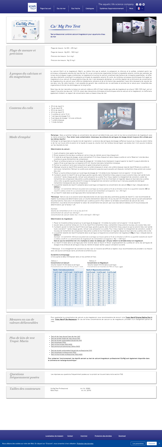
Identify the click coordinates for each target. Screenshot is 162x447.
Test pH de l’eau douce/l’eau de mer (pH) (65, 337)
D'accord (152, 443)
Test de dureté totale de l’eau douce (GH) (65, 339)
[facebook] (140, 4)
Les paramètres (138, 443)
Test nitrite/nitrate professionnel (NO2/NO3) (66, 355)
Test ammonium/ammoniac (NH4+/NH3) (65, 346)
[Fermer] (159, 443)
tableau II (57, 235)
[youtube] (143, 4)
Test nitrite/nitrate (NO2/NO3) (61, 344)
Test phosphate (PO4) (58, 342)
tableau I (57, 187)
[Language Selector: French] (140, 8)
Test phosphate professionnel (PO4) (63, 353)
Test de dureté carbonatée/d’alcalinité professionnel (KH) (71, 351)
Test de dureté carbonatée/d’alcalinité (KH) (66, 341)
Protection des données (85, 443)
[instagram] (137, 4)
